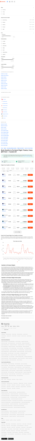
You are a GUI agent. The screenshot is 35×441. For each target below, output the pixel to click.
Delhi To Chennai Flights (28, 351)
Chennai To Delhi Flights (19, 346)
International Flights (8, 334)
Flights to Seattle (3, 127)
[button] (2, 161)
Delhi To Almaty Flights (4, 372)
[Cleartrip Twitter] (6, 329)
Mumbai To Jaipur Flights (29, 358)
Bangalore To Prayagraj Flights (13, 411)
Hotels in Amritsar (21, 432)
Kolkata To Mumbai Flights (4, 358)
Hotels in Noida (8, 430)
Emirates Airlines (18, 386)
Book (30, 174)
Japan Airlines (13, 388)
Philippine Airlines (21, 383)
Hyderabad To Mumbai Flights (28, 356)
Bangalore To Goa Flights (12, 346)
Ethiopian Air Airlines (23, 386)
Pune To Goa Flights (16, 353)
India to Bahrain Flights (4, 143)
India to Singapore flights (5, 132)
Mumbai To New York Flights (12, 375)
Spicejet (17, 379)
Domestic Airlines (25, 334)
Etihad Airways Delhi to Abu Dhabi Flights (19, 405)
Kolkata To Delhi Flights (26, 346)
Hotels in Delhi (13, 427)
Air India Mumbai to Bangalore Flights (24, 395)
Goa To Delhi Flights (11, 356)
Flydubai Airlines (9, 388)
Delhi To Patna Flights (4, 353)
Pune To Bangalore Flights (27, 348)
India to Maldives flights (4, 130)
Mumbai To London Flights (4, 365)
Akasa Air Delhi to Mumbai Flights (28, 400)
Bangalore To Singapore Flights (27, 372)
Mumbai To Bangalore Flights (5, 344)
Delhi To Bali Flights (17, 363)
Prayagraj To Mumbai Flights (22, 411)
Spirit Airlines (18, 388)
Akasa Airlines (13, 379)
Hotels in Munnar (23, 427)
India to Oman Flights (4, 145)
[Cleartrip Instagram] (5, 329)
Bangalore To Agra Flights (12, 416)
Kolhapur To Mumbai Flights (4, 416)
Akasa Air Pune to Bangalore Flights (5, 402)
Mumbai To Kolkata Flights (13, 351)
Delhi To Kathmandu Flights (19, 365)
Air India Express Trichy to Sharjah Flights (17, 400)
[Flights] (7, 2)
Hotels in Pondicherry (15, 432)
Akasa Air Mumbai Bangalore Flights (16, 402)
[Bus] (12, 2)
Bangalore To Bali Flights (19, 370)
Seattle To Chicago (4, 88)
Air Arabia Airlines (3, 383)
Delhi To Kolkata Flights (20, 348)
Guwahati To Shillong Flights (20, 416)
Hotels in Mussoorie (3, 432)
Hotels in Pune (8, 425)
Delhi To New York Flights (4, 375)
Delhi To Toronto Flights (12, 370)
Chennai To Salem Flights (12, 414)
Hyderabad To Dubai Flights (4, 370)
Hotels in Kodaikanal (29, 427)
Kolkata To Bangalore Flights (5, 351)
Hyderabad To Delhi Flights (21, 344)
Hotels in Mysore (18, 427)
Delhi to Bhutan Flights (20, 375)
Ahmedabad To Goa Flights (23, 353)
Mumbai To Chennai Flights (21, 358)
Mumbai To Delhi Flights (4, 341)
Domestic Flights (14, 334)
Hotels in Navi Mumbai (24, 430)
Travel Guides (3, 337)
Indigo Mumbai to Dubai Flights (21, 392)
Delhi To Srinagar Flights (4, 346)
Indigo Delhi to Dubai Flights (12, 392)
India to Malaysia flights (4, 133)
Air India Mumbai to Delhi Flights (14, 395)
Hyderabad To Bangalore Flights (19, 356)
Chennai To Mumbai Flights (4, 356)
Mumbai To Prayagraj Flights (5, 411)
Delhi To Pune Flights (28, 344)
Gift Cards (18, 326)
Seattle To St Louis (4, 80)
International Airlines (19, 334)
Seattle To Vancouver (4, 85)
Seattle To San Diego (4, 83)
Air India (5, 379)
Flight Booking (3, 334)
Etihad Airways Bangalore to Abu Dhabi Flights (19, 407)
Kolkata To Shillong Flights (28, 414)
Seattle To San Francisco (4, 75)
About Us (2, 326)
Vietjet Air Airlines (3, 388)
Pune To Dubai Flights (4, 367)
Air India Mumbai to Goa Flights (5, 397)
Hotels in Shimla (3, 425)
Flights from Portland (4, 125)
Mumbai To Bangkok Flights (18, 367)
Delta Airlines (13, 386)
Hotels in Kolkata (3, 427)
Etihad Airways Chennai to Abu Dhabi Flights (7, 407)
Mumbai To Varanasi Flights (20, 351)
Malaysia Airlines (15, 383)
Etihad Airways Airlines (10, 383)
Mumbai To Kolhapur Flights (4, 414)
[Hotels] (10, 2)
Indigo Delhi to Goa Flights (4, 392)
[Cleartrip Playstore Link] (4, 439)
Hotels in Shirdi (8, 427)
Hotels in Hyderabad (13, 425)
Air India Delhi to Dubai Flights (22, 397)
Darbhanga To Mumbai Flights (20, 414)
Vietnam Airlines (29, 386)
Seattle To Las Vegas (4, 73)
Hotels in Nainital (3, 435)
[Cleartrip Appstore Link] (11, 439)
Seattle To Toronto (4, 78)
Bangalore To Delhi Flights (24, 341)
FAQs (8, 326)
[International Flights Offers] (14, 2)
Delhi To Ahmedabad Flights (5, 348)
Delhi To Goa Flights (18, 341)
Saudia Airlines (8, 386)
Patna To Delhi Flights (10, 353)
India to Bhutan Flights (4, 140)
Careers (6, 326)
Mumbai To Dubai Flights (11, 363)
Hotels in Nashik (9, 432)
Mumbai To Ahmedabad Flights (13, 358)
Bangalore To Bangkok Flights (19, 372)
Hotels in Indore (3, 430)
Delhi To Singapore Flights (27, 365)
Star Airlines (25, 383)
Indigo (2, 379)
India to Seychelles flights (5, 135)
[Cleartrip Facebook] (4, 329)
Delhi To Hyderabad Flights (12, 348)
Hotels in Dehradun (26, 432)
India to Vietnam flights (4, 138)
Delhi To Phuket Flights (11, 372)
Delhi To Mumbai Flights (11, 341)
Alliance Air (20, 379)
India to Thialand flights (4, 137)
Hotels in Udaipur (18, 430)
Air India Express (9, 379)
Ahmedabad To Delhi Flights (13, 344)
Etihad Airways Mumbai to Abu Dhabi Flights (7, 405)
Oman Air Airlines (3, 386)
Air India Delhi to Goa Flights (13, 397)
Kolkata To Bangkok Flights (27, 370)
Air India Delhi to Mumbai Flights (5, 395)
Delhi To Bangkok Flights (12, 365)
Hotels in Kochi (13, 430)
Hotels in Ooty (26, 425)
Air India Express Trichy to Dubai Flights (6, 400)
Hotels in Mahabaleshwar (20, 425)
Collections (14, 326)
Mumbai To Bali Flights (11, 367)
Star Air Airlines (30, 383)
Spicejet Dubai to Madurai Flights (25, 402)
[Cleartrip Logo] (2, 1)
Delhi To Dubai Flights (4, 363)
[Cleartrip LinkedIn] (7, 329)
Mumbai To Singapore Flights (26, 367)
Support (11, 326)
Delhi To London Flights (24, 363)
